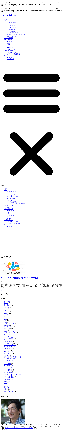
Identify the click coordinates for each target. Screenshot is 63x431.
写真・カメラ (8, 381)
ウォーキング (8, 336)
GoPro (5, 309)
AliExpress (7, 301)
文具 (5, 384)
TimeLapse (7, 325)
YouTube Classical (9, 331)
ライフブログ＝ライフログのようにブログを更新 (19, 428)
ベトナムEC (7, 364)
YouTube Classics (8, 50)
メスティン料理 (8, 376)
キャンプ (6, 339)
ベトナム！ (7, 24)
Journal (6, 314)
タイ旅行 (6, 355)
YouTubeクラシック (13, 52)
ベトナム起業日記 (9, 15)
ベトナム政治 (11, 31)
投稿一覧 (9, 57)
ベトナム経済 (11, 29)
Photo (5, 322)
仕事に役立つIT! (8, 39)
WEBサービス (11, 49)
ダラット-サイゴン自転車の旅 (16, 34)
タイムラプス (8, 353)
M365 (5, 319)
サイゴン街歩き (8, 348)
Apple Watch (10, 46)
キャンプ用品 (8, 341)
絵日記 (6, 390)
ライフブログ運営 (9, 377)
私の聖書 (6, 388)
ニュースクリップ (12, 27)
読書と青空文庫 (11, 22)
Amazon (6, 303)
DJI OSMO (7, 307)
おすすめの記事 (8, 338)
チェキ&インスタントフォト (12, 358)
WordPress (10, 47)
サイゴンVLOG (8, 38)
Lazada (6, 317)
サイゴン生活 (8, 346)
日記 (5, 20)
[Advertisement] (31, 241)
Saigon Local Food (9, 323)
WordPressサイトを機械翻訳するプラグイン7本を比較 (19, 278)
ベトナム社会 (11, 26)
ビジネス (6, 362)
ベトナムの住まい (9, 365)
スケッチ (6, 350)
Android (6, 304)
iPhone (9, 44)
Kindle (5, 316)
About (5, 55)
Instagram (6, 311)
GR (5, 310)
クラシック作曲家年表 (13, 54)
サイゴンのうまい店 (10, 36)
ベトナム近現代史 (12, 32)
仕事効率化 (10, 41)
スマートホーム (8, 352)
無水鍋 (6, 386)
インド (6, 334)
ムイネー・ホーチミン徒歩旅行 (13, 374)
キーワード (10, 59)
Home (5, 19)
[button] (31, 123)
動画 (5, 383)
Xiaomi (6, 330)
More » (2, 290)
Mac (8, 43)
